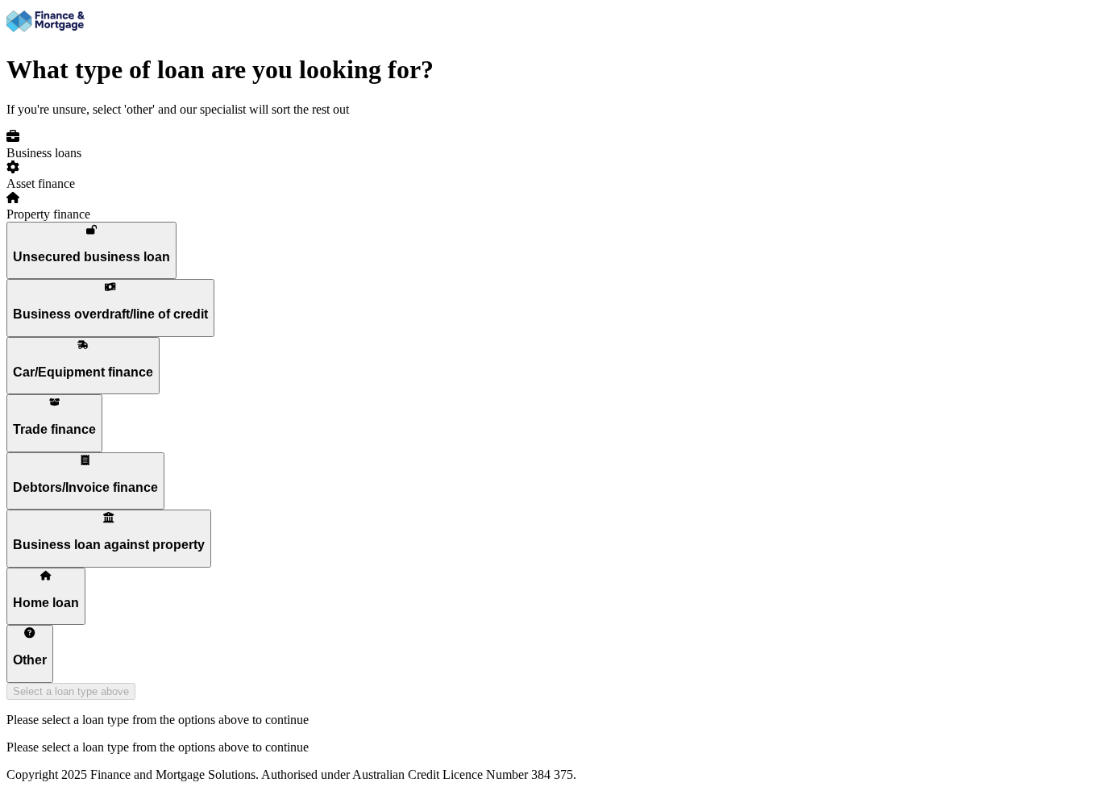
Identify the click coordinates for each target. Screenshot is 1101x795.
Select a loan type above (71, 691)
